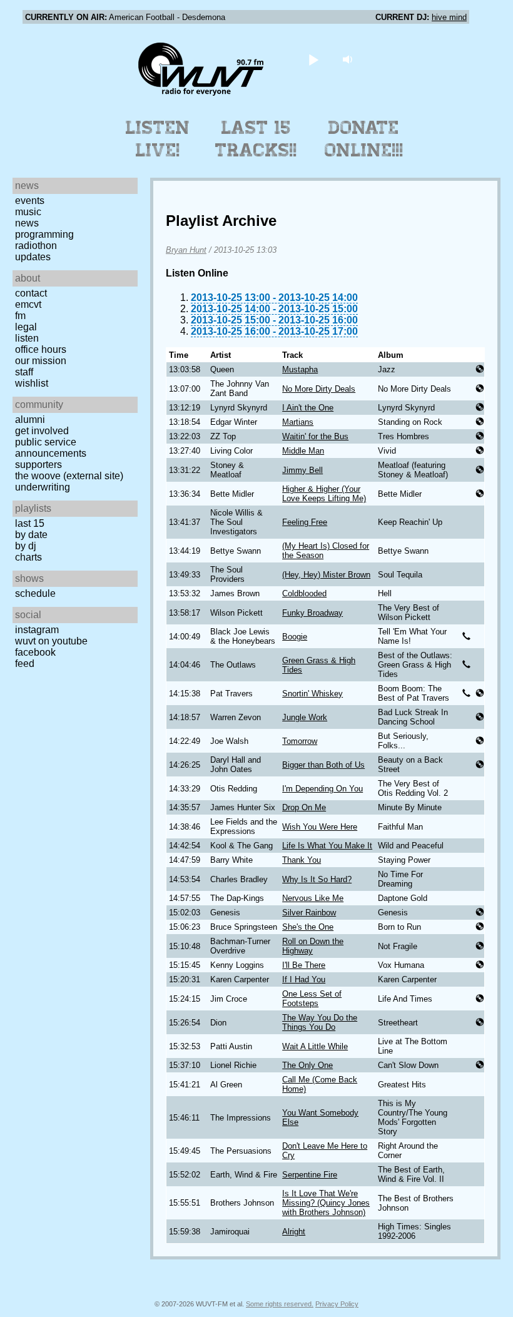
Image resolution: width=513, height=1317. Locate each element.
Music (28, 211)
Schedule (35, 593)
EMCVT (28, 304)
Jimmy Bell (302, 470)
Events (29, 200)
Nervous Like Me (312, 898)
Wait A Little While (315, 1046)
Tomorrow (299, 741)
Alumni (30, 419)
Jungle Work (304, 717)
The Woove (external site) (69, 475)
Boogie (294, 636)
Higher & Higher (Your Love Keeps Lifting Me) (324, 493)
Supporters (38, 464)
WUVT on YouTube (51, 641)
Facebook (35, 652)
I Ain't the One (307, 407)
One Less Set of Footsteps (312, 998)
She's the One (307, 927)
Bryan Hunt (186, 250)
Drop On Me (304, 807)
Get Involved (42, 430)
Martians (297, 422)
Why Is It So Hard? (317, 879)
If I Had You (303, 979)
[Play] (314, 59)
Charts (28, 557)
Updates (33, 257)
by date (31, 534)
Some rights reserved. (279, 1304)
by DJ (25, 546)
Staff (24, 372)
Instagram (37, 629)
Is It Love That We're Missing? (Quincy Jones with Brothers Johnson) (326, 1203)
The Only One (307, 1065)
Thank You (301, 860)
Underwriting (42, 487)
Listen (27, 338)
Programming (44, 234)
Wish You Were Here (319, 826)
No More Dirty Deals (318, 389)
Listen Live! (158, 138)
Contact (31, 293)
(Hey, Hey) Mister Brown (326, 574)
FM (20, 315)
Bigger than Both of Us (323, 765)
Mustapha (300, 369)
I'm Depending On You (322, 788)
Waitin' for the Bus (315, 436)
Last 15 (29, 523)
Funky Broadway (312, 613)
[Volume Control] (349, 59)
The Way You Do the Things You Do (319, 1022)
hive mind (449, 17)
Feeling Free (304, 522)
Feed (24, 663)
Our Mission (40, 360)
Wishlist (31, 383)
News (27, 223)
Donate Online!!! (364, 138)
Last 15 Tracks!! (256, 138)
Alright (293, 1231)
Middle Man (303, 450)
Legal (26, 327)
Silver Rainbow (309, 912)
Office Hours (40, 349)
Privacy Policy (336, 1304)
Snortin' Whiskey (312, 693)
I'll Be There (303, 965)
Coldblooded (304, 593)
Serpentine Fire (309, 1174)
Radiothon (36, 245)
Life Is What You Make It (327, 845)
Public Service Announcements (50, 448)
